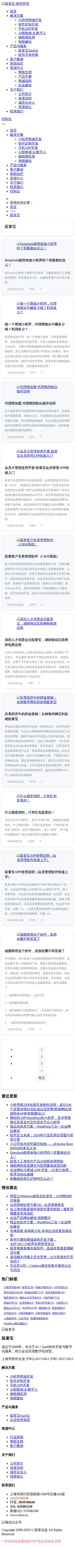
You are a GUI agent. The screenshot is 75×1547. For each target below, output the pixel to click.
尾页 (41, 1078)
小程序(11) (62, 1302)
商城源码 (25, 81)
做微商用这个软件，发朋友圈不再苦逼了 (35, 951)
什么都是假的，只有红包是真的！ (30, 812)
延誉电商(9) (58, 1308)
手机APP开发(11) (44, 1302)
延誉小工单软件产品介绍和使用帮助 (36, 1161)
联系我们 (16, 111)
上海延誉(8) (10, 1318)
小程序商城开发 (30, 20)
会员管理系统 (20, 1420)
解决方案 (16, 15)
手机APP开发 (28, 28)
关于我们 (16, 89)
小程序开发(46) (12, 1287)
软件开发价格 (28, 55)
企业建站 (25, 85)
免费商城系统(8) (39, 1318)
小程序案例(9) (26, 1313)
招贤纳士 (25, 107)
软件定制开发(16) (55, 1292)
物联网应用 (26, 37)
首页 (13, 11)
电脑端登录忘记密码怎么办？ (31, 1178)
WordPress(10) (29, 1307)
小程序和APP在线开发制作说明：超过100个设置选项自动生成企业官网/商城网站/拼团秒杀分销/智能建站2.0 (41, 1109)
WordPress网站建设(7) (16, 1323)
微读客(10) (44, 1308)
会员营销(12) (26, 1302)
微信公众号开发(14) (30, 1297)
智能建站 (25, 41)
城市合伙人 (26, 102)
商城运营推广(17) (34, 1292)
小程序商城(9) (43, 1313)
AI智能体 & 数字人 (32, 33)
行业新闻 (16, 1437)
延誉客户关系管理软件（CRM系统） (32, 556)
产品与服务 (18, 46)
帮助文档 (25, 72)
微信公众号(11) (12, 1308)
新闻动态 (16, 63)
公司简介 (25, 94)
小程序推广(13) (51, 1297)
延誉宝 (15, 215)
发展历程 (25, 98)
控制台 (7, 119)
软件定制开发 (28, 24)
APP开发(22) (61, 1287)
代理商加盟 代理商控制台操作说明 (30, 403)
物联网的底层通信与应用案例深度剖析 (38, 1165)
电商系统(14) (11, 1297)
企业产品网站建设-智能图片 (30, 1218)
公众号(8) (23, 1318)
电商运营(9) (58, 1313)
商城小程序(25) (43, 1287)
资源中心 (16, 68)
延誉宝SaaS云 (28, 50)
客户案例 (16, 59)
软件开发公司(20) (13, 1292)
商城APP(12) (11, 1302)
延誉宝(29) (28, 1287)
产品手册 (25, 76)
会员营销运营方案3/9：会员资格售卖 (37, 1205)
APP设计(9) (10, 1313)
